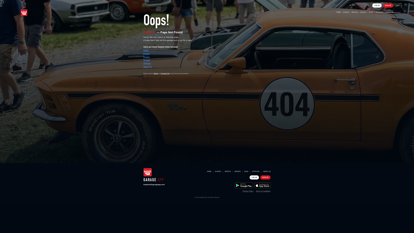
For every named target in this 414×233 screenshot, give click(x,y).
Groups (363, 12)
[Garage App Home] (24, 12)
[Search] (369, 5)
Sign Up (388, 5)
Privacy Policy (248, 191)
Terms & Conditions (263, 191)
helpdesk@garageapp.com (154, 184)
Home (338, 12)
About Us (389, 12)
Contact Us (165, 73)
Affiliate (379, 12)
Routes (355, 12)
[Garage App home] (147, 172)
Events (346, 12)
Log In (377, 5)
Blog (371, 12)
